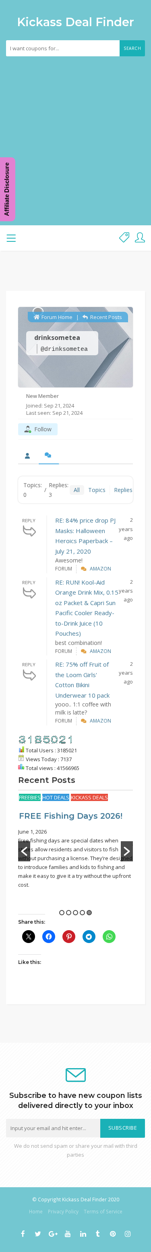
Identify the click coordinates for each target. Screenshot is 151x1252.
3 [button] (75, 912)
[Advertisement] (75, 135)
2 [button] (68, 912)
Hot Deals (55, 797)
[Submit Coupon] (124, 238)
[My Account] (140, 238)
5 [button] (89, 912)
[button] (24, 851)
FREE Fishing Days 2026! (70, 816)
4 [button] (82, 912)
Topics (96, 490)
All (77, 490)
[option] (75, 841)
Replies (123, 490)
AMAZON (100, 568)
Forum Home (56, 317)
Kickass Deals (89, 797)
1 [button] (61, 912)
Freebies (30, 797)
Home (36, 1211)
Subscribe (122, 1127)
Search (132, 48)
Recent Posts (105, 317)
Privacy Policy (63, 1211)
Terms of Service (103, 1211)
